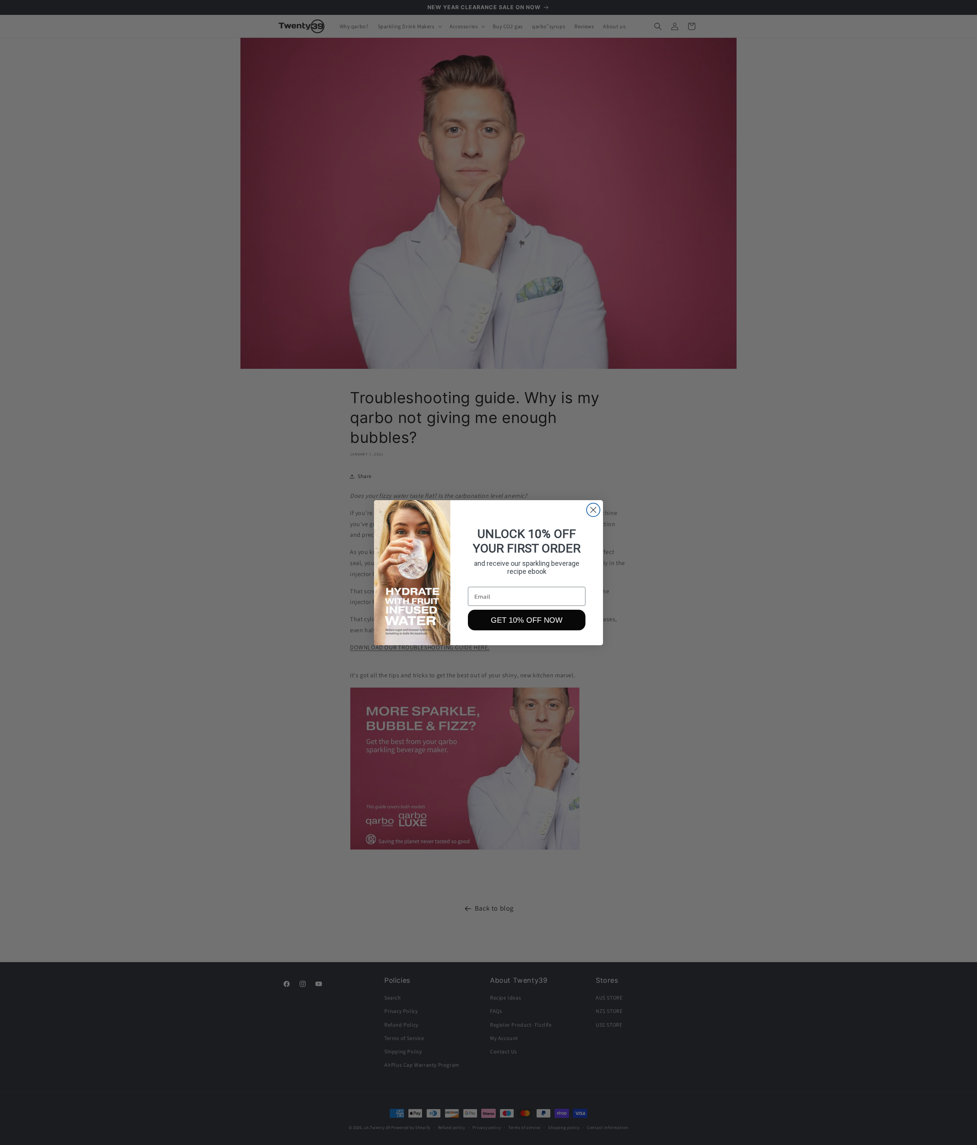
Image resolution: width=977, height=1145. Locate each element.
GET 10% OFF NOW (527, 620)
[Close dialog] (593, 510)
